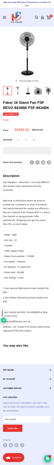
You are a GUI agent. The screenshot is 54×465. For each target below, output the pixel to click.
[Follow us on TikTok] (22, 445)
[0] (48, 17)
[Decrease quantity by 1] (18, 140)
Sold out (27, 150)
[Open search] (36, 17)
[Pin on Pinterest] (37, 162)
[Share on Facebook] (32, 162)
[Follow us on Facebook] (5, 445)
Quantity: (8, 139)
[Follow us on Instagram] (16, 445)
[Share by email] (49, 162)
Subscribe (13, 428)
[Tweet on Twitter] (43, 162)
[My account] (42, 17)
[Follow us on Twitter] (11, 445)
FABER (6, 120)
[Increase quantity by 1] (34, 140)
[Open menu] (4, 17)
